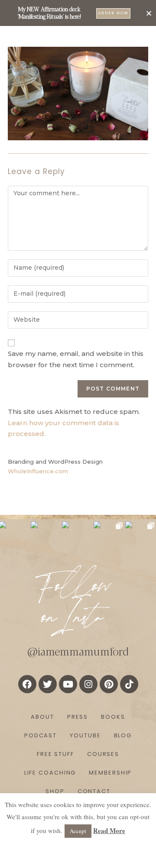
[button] (149, 13)
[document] (78, 421)
